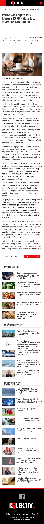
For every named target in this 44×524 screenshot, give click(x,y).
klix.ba (40, 9)
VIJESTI (13, 325)
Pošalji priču (34, 3)
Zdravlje (7, 9)
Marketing (26, 514)
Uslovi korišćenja (13, 514)
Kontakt (35, 514)
